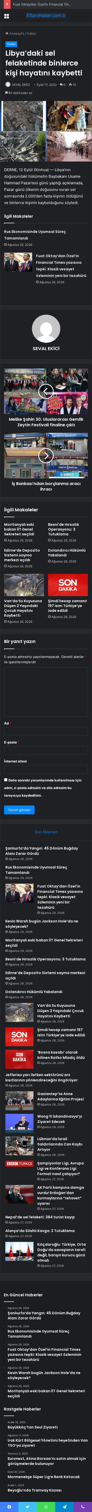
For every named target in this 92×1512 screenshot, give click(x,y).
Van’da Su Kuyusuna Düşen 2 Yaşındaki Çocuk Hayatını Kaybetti (23, 608)
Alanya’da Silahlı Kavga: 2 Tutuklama (40, 1230)
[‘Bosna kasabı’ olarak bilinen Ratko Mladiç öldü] (19, 1059)
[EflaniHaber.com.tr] (46, 15)
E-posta (11, 742)
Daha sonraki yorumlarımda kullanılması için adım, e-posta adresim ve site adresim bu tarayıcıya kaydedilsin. (43, 787)
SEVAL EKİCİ (21, 85)
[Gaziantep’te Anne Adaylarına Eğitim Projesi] (19, 1100)
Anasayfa (16, 33)
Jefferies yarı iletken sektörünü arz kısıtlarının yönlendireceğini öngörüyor (41, 1077)
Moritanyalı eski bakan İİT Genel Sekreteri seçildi (19, 529)
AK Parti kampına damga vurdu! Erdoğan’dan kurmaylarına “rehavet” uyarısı (60, 1195)
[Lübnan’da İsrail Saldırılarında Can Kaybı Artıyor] (19, 1145)
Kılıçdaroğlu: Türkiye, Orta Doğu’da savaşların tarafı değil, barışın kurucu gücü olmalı (61, 1252)
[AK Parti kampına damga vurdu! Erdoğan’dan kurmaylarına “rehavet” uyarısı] (19, 1194)
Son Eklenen (46, 832)
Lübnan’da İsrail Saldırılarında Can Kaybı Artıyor (60, 1144)
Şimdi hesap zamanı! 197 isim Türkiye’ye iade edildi (67, 605)
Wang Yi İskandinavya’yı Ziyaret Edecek (59, 1119)
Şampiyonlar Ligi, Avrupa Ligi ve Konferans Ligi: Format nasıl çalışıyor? (60, 1168)
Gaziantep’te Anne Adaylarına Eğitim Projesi (60, 1096)
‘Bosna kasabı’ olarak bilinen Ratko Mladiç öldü (61, 1055)
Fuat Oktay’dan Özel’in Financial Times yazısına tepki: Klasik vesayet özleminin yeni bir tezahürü (60, 897)
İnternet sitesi (15, 761)
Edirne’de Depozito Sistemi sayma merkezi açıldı (22, 555)
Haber (32, 33)
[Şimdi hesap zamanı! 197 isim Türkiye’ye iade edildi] (68, 585)
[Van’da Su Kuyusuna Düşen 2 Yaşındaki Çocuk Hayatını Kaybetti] (24, 585)
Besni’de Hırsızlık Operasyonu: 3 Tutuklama (63, 529)
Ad (7, 723)
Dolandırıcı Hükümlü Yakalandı (67, 553)
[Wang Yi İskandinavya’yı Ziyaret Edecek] (19, 1123)
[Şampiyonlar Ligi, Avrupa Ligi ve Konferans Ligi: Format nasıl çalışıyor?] (19, 1164)
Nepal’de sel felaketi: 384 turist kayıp (40, 1217)
